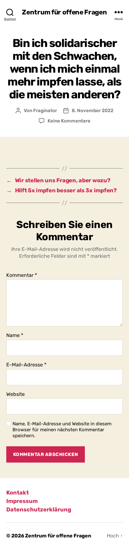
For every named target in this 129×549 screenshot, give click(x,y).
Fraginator (45, 110)
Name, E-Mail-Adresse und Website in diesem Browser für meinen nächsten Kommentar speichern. (62, 429)
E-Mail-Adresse (26, 365)
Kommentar (21, 275)
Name (14, 335)
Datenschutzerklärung (38, 509)
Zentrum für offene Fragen (64, 12)
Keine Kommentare (69, 121)
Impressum (22, 501)
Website (15, 394)
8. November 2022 (92, 110)
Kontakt (17, 492)
